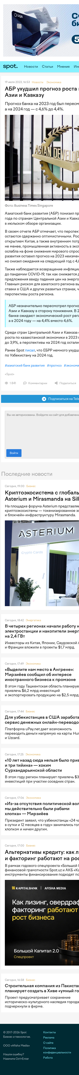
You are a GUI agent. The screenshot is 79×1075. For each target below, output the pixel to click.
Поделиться (67, 383)
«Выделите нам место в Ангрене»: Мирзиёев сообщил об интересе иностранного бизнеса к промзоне (40, 674)
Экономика (33, 663)
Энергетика (33, 620)
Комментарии (37, 383)
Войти (14, 453)
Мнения (63, 67)
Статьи (47, 67)
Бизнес (31, 486)
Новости (31, 67)
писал (30, 350)
